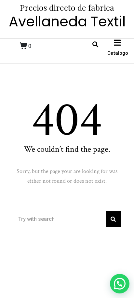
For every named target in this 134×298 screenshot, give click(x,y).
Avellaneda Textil (67, 21)
